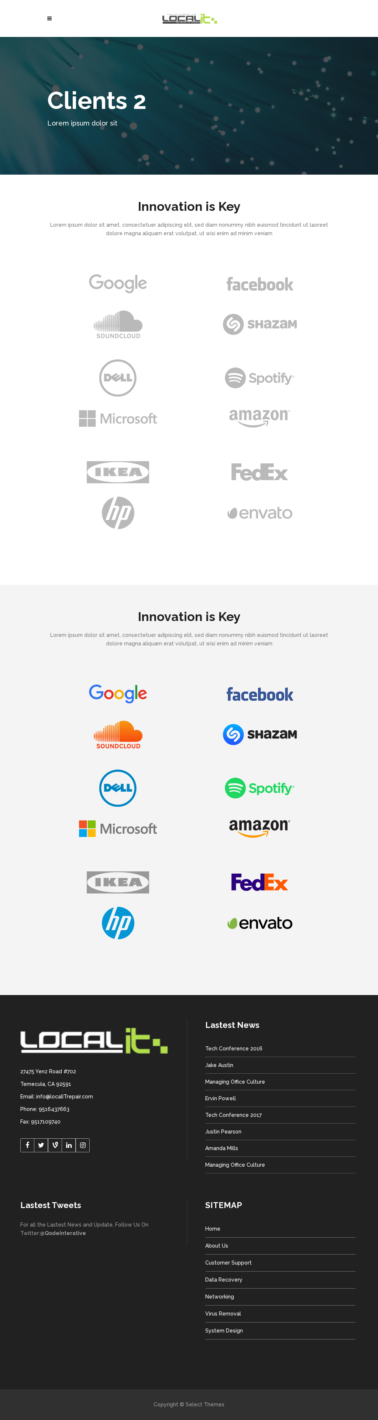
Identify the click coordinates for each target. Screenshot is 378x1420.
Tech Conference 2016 (233, 1049)
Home (212, 1229)
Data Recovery (224, 1280)
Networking (219, 1297)
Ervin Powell (220, 1098)
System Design (224, 1331)
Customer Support (228, 1263)
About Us (216, 1246)
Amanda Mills (221, 1148)
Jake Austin (219, 1065)
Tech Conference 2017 (233, 1115)
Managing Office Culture (235, 1082)
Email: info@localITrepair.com (56, 1097)
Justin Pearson (223, 1132)
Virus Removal (223, 1314)
